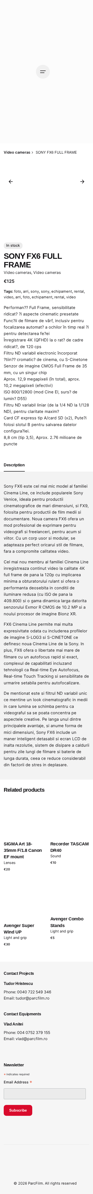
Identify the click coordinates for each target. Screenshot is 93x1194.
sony (35, 291)
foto (17, 291)
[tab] (14, 471)
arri (26, 291)
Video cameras (17, 272)
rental (79, 291)
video (8, 297)
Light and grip (61, 931)
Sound (55, 856)
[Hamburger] (43, 72)
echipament (61, 291)
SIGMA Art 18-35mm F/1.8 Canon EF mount (23, 850)
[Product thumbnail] (23, 817)
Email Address (18, 1082)
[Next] (82, 182)
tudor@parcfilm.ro (32, 998)
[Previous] (11, 182)
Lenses (10, 862)
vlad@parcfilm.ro (31, 1038)
